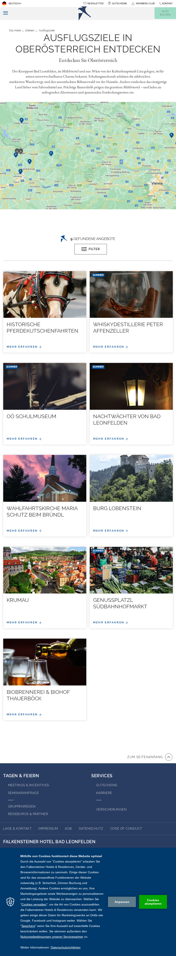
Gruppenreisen (22, 806)
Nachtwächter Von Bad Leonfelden (127, 419)
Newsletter (95, 3)
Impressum (48, 829)
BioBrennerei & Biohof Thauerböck (38, 695)
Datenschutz (91, 829)
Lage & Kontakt (17, 829)
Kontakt (167, 3)
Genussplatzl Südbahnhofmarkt (120, 603)
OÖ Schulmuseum (31, 416)
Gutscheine (119, 3)
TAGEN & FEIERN (21, 775)
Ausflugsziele (47, 30)
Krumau (18, 600)
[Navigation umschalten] (4, 13)
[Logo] (84, 13)
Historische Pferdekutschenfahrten (42, 327)
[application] (88, 902)
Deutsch (14, 3)
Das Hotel (15, 30)
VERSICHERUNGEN (111, 809)
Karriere (104, 793)
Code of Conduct (126, 829)
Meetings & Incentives (28, 785)
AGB (68, 829)
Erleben (29, 30)
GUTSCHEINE (106, 785)
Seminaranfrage (23, 793)
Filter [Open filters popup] (94, 249)
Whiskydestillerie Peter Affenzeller (128, 327)
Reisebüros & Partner (28, 814)
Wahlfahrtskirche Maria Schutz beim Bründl (42, 511)
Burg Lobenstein (117, 508)
